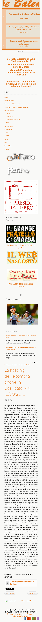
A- (37, 363)
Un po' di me (8, 146)
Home (6, 97)
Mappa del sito (20, 616)
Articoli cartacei (9, 110)
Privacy (30, 614)
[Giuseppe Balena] (21, 4)
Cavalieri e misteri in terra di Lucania (16, 107)
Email (11, 400)
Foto (5, 143)
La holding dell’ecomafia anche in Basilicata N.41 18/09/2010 (17, 382)
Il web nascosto (9, 100)
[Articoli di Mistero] (21, 157)
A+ (33, 363)
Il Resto (8, 113)
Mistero (8, 123)
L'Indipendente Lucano (13, 119)
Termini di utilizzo (15, 614)
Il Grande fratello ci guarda (12, 104)
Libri (7, 132)
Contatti (6, 149)
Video (6, 139)
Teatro (8, 136)
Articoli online (8, 126)
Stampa (6, 400)
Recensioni (8, 130)
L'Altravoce (9, 116)
